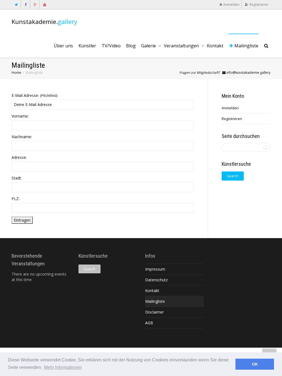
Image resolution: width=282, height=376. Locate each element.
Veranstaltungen (182, 46)
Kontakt (215, 46)
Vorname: (20, 116)
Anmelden (231, 4)
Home (16, 72)
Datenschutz (156, 279)
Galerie (149, 46)
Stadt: (17, 178)
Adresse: (19, 157)
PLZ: (16, 198)
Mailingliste (245, 46)
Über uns (63, 46)
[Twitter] (16, 4)
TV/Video (111, 46)
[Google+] (35, 4)
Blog (131, 46)
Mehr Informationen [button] (63, 367)
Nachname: (22, 136)
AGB (149, 322)
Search (232, 175)
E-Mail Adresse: (35, 95)
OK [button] (255, 364)
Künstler (87, 46)
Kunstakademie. (44, 21)
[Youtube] (44, 4)
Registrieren (259, 4)
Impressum (155, 269)
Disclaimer (154, 312)
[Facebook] (25, 4)
